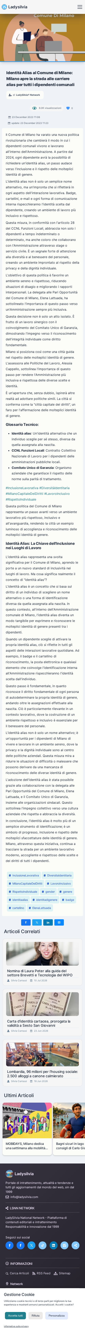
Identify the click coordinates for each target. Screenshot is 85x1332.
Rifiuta (36, 1315)
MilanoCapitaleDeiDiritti (27, 883)
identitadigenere (46, 899)
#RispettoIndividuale (21, 499)
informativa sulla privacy (16, 1326)
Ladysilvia (17, 7)
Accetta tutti (15, 1315)
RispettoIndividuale (24, 891)
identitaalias (20, 899)
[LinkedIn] (54, 1245)
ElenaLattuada (41, 908)
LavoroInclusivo (61, 883)
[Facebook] (9, 1245)
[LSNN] (64, 1245)
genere (67, 891)
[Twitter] (31, 1245)
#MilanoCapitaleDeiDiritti (24, 494)
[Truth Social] (75, 1245)
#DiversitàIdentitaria (54, 488)
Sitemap (64, 1273)
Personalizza (57, 1315)
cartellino (18, 908)
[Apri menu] (79, 7)
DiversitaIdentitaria (59, 875)
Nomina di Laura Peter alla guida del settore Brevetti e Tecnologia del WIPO (39, 973)
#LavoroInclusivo (57, 494)
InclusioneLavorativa (25, 875)
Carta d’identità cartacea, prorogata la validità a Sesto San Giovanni (38, 1023)
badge (70, 899)
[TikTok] (42, 1245)
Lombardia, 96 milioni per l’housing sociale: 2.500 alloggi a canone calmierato (42, 1074)
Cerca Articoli (19, 1273)
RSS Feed (43, 1273)
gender (50, 891)
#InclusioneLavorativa (22, 488)
